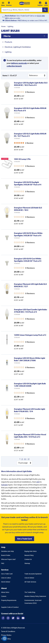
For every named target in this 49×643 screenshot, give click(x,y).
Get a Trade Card (6, 574)
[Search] (45, 9)
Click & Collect (6, 578)
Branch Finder (5, 555)
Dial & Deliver (5, 582)
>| (28, 459)
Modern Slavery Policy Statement (35, 596)
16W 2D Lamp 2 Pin (22, 159)
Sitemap (27, 563)
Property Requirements (8, 600)
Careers (3, 596)
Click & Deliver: (11, 20)
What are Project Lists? (8, 559)
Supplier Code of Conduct (10, 607)
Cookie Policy (6, 639)
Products (8, 42)
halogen (4, 485)
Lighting (10, 26)
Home (3, 26)
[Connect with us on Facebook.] (3, 618)
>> (25, 459)
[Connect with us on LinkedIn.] (18, 618)
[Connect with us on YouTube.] (23, 618)
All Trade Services (30, 582)
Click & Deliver (29, 578)
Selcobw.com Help (7, 551)
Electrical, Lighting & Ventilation (18, 47)
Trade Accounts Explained (33, 574)
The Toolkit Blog (29, 592)
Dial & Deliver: (10, 16)
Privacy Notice (6, 635)
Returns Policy (29, 555)
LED (38, 482)
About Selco (5, 592)
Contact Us (28, 559)
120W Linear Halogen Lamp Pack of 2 (30, 335)
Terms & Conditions (8, 631)
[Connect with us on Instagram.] (8, 618)
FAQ (2, 563)
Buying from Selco (30, 551)
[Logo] (24, 3)
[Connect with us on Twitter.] (13, 618)
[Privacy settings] (4, 638)
